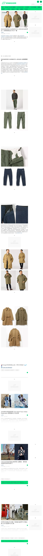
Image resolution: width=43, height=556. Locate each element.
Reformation (21, 538)
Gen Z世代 (8, 9)
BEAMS (11, 35)
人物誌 (17, 9)
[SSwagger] (11, 3)
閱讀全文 (14, 425)
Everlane (7, 538)
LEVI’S (16, 538)
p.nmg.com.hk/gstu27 (7, 367)
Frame (12, 538)
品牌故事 (21, 9)
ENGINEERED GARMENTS (5, 35)
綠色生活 (13, 9)
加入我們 (26, 9)
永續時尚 (3, 9)
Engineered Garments (9, 370)
